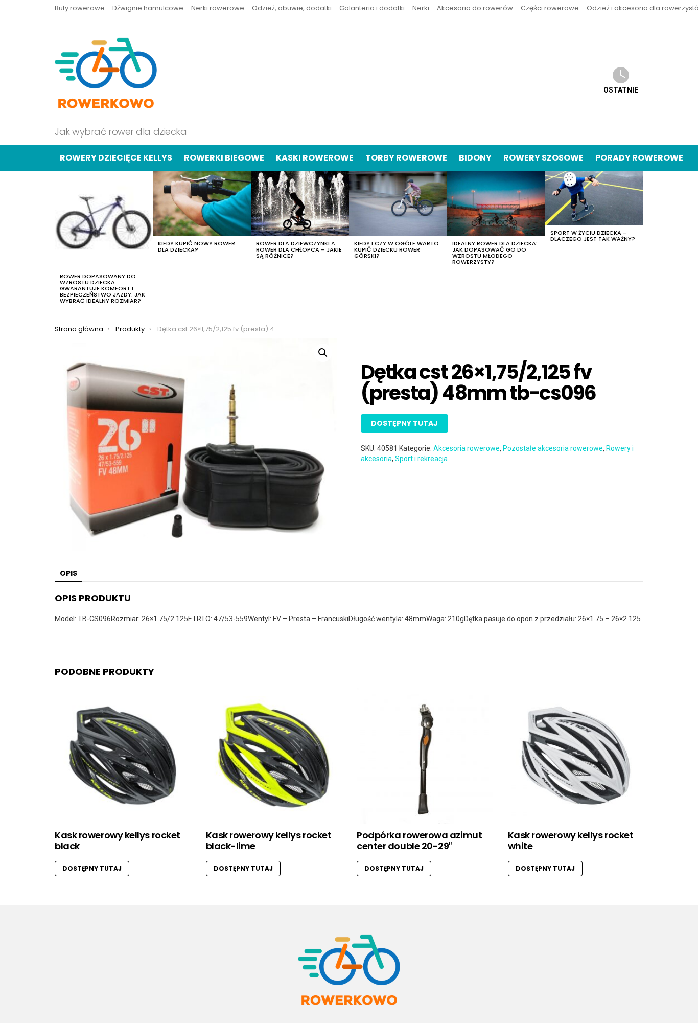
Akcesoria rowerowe (466, 448)
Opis (68, 573)
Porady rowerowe (639, 158)
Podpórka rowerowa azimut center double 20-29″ (419, 841)
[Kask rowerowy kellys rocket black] (123, 756)
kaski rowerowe (315, 158)
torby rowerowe (406, 158)
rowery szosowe (543, 158)
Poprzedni (60, 240)
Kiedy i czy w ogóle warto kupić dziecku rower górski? (396, 249)
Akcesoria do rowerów (475, 8)
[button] (323, 353)
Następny (638, 240)
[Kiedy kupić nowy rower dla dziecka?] (202, 203)
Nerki (420, 8)
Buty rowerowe (80, 8)
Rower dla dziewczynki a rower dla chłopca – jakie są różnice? (299, 249)
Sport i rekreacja (421, 458)
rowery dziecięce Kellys (116, 158)
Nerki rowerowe (217, 8)
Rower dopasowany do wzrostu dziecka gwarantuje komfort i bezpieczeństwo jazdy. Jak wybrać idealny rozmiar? (102, 288)
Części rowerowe (550, 8)
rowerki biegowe (224, 158)
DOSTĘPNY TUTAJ (404, 423)
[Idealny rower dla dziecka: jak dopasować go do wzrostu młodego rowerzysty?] (496, 203)
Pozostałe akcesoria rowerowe (553, 448)
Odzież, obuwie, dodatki (292, 8)
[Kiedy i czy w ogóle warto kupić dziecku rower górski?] (398, 203)
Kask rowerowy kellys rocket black (117, 841)
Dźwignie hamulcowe (147, 8)
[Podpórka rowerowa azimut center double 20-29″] (425, 756)
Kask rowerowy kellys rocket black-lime (269, 841)
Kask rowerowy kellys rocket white (571, 841)
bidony (475, 158)
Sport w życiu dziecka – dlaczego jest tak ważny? (592, 236)
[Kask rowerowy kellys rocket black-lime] (274, 756)
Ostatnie (620, 90)
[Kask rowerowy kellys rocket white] (576, 756)
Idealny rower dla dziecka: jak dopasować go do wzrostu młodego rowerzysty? (495, 252)
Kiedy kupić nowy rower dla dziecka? (196, 246)
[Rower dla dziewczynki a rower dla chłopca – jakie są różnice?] (300, 203)
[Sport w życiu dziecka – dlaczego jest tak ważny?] (594, 198)
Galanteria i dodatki (372, 8)
